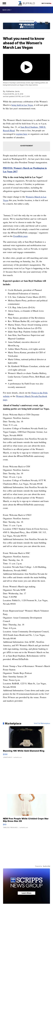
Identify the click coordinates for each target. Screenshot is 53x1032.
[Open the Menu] (4, 3)
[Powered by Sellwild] (46, 866)
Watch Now (46, 3)
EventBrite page (20, 236)
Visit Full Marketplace (42, 723)
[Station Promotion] (26, 26)
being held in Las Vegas (22, 104)
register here (21, 133)
